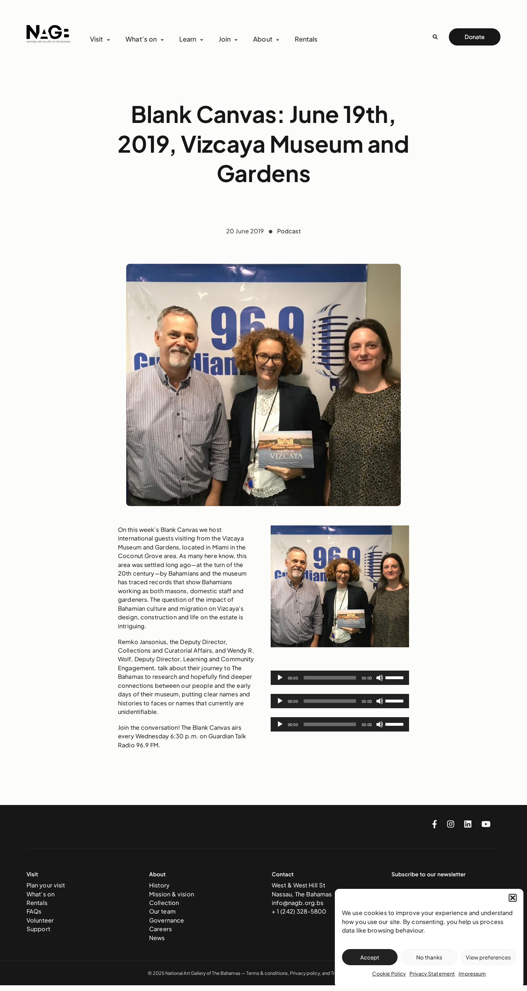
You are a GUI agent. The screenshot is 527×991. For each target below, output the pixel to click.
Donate (475, 37)
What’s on (40, 894)
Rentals (306, 39)
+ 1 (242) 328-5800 (299, 911)
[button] (512, 897)
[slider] (395, 677)
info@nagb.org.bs (297, 902)
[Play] (280, 677)
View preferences (488, 957)
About (262, 39)
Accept (369, 957)
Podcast (289, 231)
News (157, 938)
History (159, 885)
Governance (166, 920)
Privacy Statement (432, 973)
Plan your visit (46, 885)
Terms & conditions (267, 973)
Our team (162, 911)
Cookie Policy (389, 973)
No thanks (429, 957)
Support (38, 929)
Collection (164, 902)
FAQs (34, 911)
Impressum (472, 973)
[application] (340, 678)
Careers (160, 929)
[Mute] (379, 677)
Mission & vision (171, 894)
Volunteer (40, 920)
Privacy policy (305, 973)
